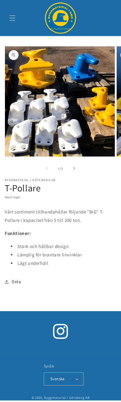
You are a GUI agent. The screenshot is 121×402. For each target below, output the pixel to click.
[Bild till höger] (74, 168)
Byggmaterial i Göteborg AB (66, 397)
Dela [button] (16, 281)
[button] (12, 18)
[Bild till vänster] (47, 168)
